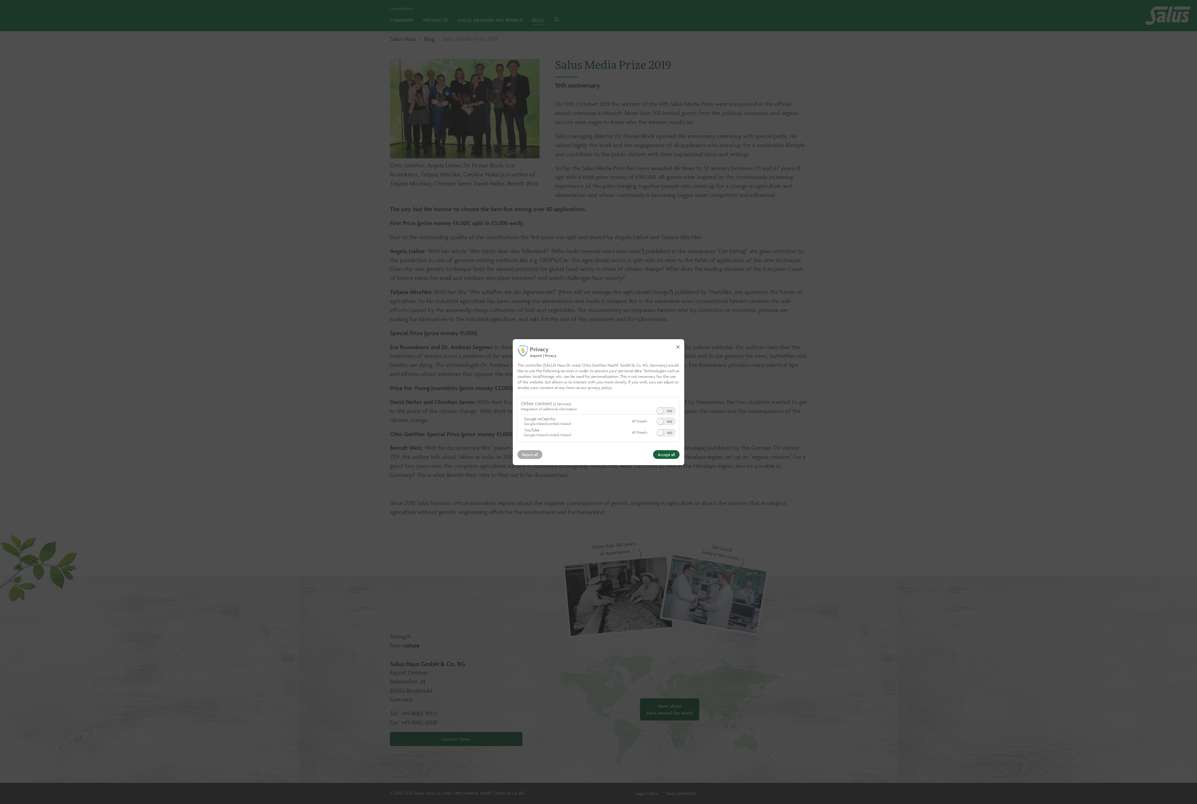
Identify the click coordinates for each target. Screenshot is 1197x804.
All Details (639, 421)
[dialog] (598, 402)
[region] (598, 420)
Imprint (536, 355)
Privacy (550, 355)
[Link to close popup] (678, 346)
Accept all (666, 454)
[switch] (666, 410)
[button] (660, 411)
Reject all (530, 454)
